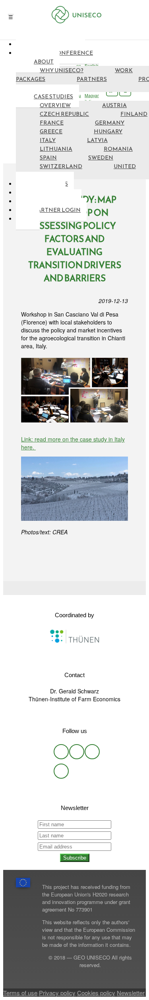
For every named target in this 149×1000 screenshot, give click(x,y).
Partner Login (57, 210)
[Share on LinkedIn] (86, 588)
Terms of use (20, 992)
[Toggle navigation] (11, 14)
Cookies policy (96, 992)
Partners (92, 79)
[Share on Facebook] (74, 588)
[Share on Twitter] (63, 588)
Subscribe (74, 858)
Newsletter (131, 992)
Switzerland (61, 166)
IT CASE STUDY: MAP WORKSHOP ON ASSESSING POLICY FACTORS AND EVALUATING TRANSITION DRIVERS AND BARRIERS (74, 239)
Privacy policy (57, 992)
